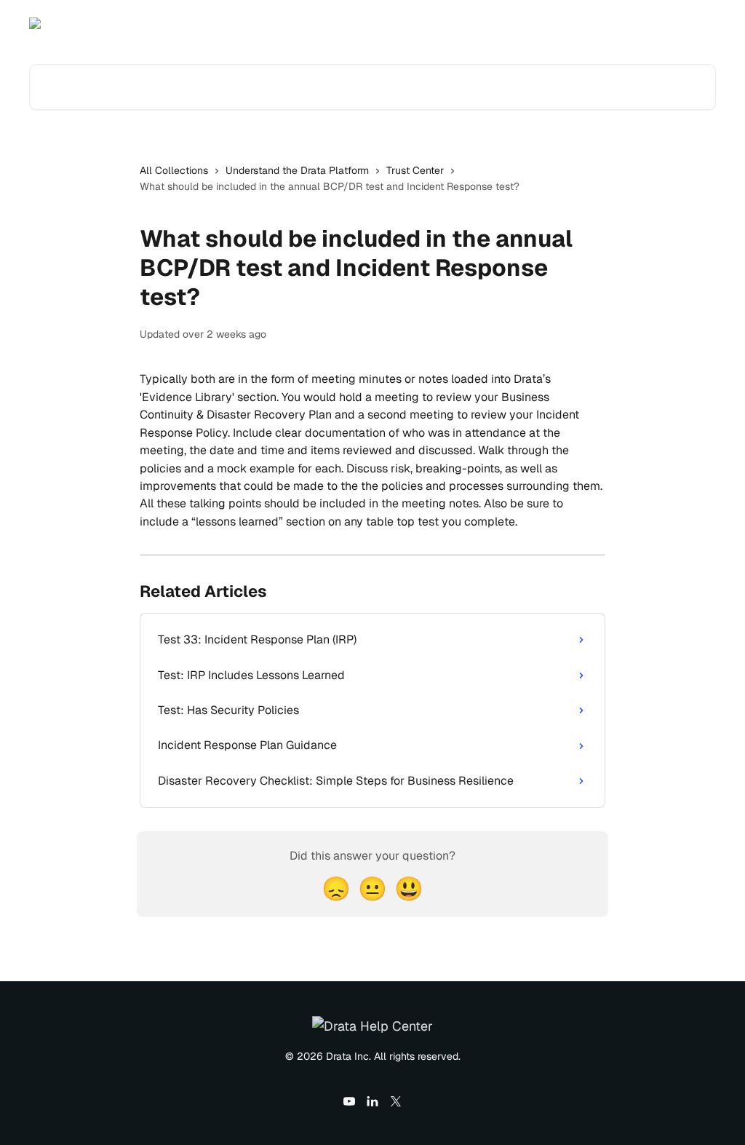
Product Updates (608, 23)
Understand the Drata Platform (297, 170)
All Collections (174, 170)
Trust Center (415, 170)
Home (536, 23)
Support (687, 23)
